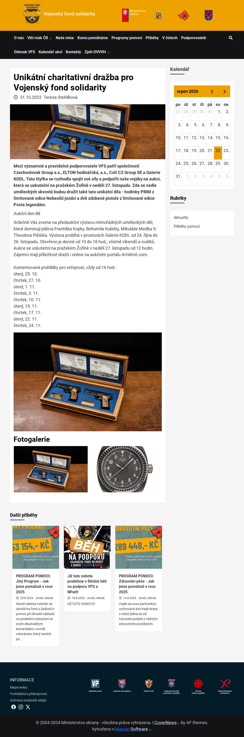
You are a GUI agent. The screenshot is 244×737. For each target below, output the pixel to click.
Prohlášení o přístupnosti (28, 694)
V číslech (170, 38)
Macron (131, 729)
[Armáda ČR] (158, 15)
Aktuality (181, 217)
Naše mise (65, 38)
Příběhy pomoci (187, 226)
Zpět (96, 52)
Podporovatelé (193, 38)
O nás (19, 38)
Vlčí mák (38, 38)
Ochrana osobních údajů (28, 700)
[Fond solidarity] (208, 15)
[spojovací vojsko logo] (59, 15)
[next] (224, 91)
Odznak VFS (24, 52)
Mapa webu (18, 687)
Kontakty (73, 52)
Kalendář (179, 69)
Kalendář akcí (50, 52)
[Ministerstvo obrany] (133, 15)
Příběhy (152, 38)
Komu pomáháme (92, 38)
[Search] (231, 37)
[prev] (211, 91)
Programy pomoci (127, 38)
